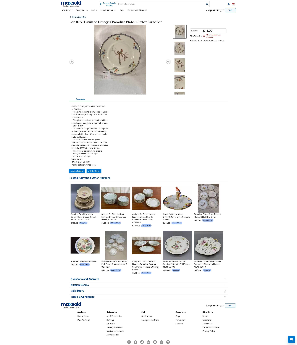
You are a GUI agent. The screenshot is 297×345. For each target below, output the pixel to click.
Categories (80, 10)
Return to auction (79, 17)
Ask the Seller (94, 171)
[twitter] (142, 342)
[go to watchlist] (233, 4)
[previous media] (72, 62)
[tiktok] (161, 342)
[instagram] (129, 342)
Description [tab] (80, 99)
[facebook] (135, 342)
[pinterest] (168, 342)
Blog (122, 10)
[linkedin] (148, 342)
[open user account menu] (228, 4)
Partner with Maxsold (137, 10)
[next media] (168, 62)
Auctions (66, 10)
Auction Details (77, 171)
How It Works (107, 10)
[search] (207, 4)
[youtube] (155, 342)
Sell (93, 10)
